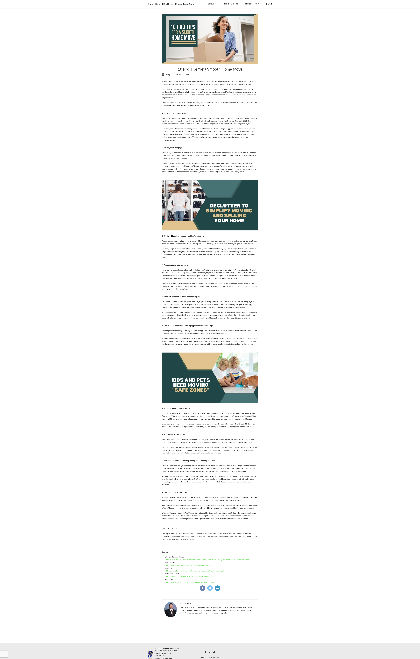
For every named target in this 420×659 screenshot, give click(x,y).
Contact (259, 4)
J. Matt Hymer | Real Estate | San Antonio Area (171, 4)
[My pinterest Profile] (271, 4)
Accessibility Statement (210, 657)
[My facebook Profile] (266, 4)
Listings (247, 4)
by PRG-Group (184, 75)
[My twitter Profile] (269, 4)
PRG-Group (186, 603)
